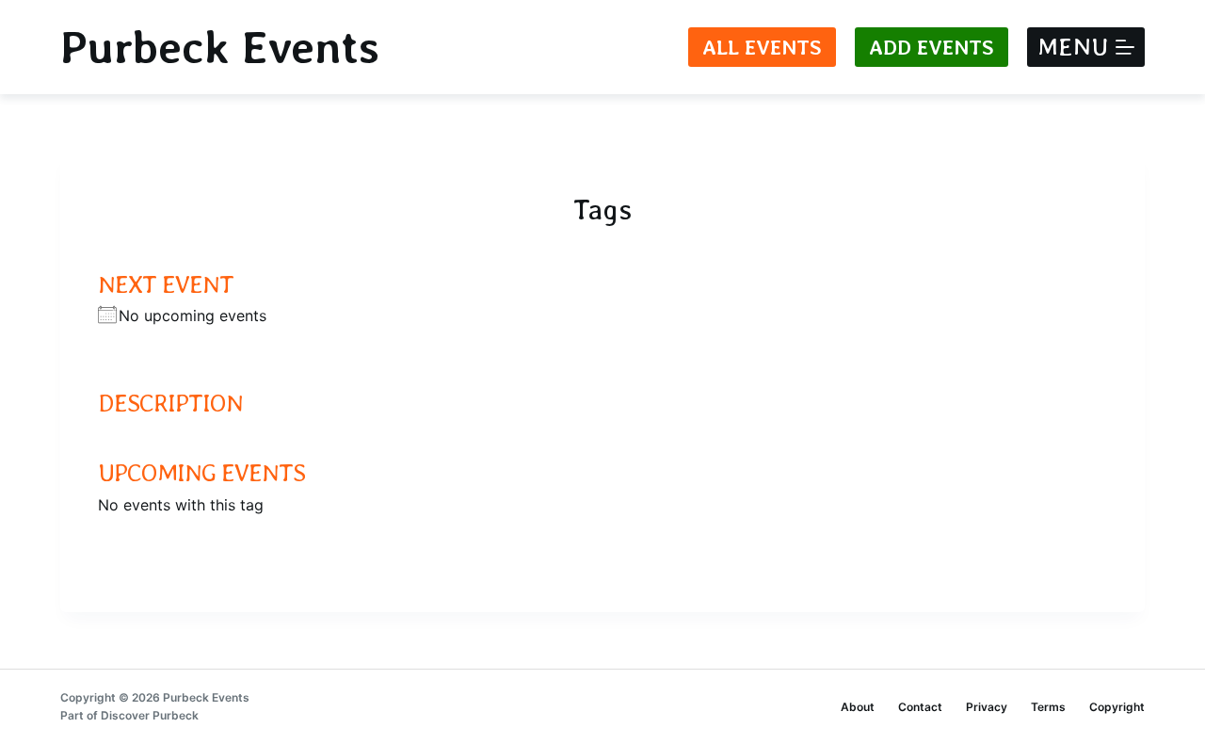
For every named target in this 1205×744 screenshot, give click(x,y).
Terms (1048, 707)
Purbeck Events (219, 47)
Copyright (1117, 707)
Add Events (931, 47)
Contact (920, 707)
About (858, 707)
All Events (762, 47)
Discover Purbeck (150, 715)
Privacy (986, 707)
